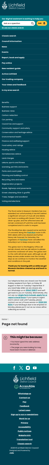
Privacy (24, 422)
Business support (9, 106)
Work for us (24, 418)
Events (5, 52)
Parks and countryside (12, 171)
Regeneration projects (12, 184)
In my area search (10, 90)
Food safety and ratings (12, 145)
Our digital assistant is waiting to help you (22, 18)
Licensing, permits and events (15, 167)
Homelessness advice (11, 154)
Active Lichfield (9, 74)
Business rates (8, 111)
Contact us (24, 397)
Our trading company (12, 79)
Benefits (5, 102)
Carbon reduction (10, 115)
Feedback (24, 406)
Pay (24, 402)
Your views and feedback (14, 84)
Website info (24, 435)
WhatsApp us (24, 393)
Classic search (9, 36)
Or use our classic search (13, 28)
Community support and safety (16, 128)
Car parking (7, 119)
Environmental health (11, 136)
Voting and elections (11, 201)
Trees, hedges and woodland (14, 197)
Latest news (24, 410)
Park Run (31, 232)
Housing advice (8, 149)
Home (4, 319)
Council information (12, 41)
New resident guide (11, 68)
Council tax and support (12, 124)
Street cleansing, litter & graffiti (16, 192)
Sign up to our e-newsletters (24, 414)
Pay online (7, 63)
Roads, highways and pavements (16, 188)
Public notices (24, 431)
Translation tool (24, 439)
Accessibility (24, 427)
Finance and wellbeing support (15, 141)
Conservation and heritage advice (17, 132)
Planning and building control (15, 175)
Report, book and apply (13, 57)
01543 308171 (31, 290)
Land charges (8, 158)
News (4, 46)
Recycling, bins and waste (13, 179)
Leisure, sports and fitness (13, 162)
